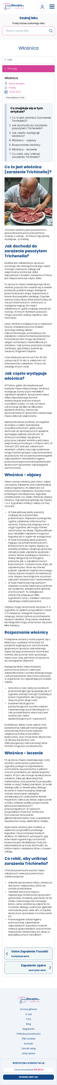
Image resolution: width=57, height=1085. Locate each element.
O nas (28, 1014)
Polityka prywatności (28, 1033)
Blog (28, 1024)
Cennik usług (28, 1048)
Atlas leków (28, 1053)
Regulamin (28, 1029)
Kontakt (28, 1043)
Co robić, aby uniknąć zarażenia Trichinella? (26, 155)
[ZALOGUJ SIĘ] (42, 7)
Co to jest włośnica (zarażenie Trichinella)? (31, 119)
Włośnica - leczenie (24, 149)
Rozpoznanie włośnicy (26, 145)
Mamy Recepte (17, 83)
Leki (9, 59)
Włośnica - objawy (24, 140)
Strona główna (28, 1009)
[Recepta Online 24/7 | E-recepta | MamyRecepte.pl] (13, 7)
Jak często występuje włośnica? (26, 134)
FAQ (28, 1019)
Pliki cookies (28, 1038)
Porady (12, 68)
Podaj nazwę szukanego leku (28, 23)
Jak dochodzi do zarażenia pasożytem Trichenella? (29, 126)
